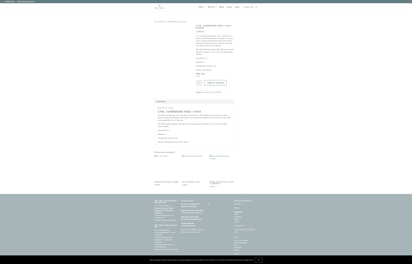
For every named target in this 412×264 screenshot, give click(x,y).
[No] (409, 260)
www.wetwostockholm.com (191, 219)
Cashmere (238, 217)
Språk (237, 7)
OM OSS (211, 7)
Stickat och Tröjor (210, 92)
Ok (258, 259)
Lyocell (236, 222)
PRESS (237, 208)
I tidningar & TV (239, 226)
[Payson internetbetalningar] (215, 206)
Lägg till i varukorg (215, 83)
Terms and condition (241, 240)
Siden (236, 214)
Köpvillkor (237, 204)
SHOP (201, 7)
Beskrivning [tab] (161, 101)
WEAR (161, 22)
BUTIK (221, 7)
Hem (155, 22)
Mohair (236, 219)
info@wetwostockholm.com (190, 232)
